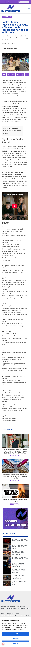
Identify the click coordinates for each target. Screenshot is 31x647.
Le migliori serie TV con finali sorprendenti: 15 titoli (20, 557)
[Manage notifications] (3, 643)
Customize (15, 638)
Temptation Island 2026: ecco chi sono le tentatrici (15, 500)
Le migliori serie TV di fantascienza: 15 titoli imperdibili (18, 570)
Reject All (15, 643)
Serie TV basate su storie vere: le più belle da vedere (19, 546)
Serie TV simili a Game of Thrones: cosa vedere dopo (19, 583)
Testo (6, 133)
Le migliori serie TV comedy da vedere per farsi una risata (19, 577)
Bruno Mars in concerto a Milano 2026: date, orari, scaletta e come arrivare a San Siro (15, 476)
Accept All (15, 634)
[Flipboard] (8, 1)
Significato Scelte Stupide (12, 131)
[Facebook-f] (3, 1)
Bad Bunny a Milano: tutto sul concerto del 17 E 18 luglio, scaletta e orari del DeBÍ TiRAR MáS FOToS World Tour (15, 451)
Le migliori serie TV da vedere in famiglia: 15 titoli (20, 539)
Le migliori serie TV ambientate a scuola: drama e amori (18, 552)
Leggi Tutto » (15, 456)
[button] (28, 8)
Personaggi (7, 17)
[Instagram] (5, 1)
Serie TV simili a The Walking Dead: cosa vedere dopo (18, 564)
